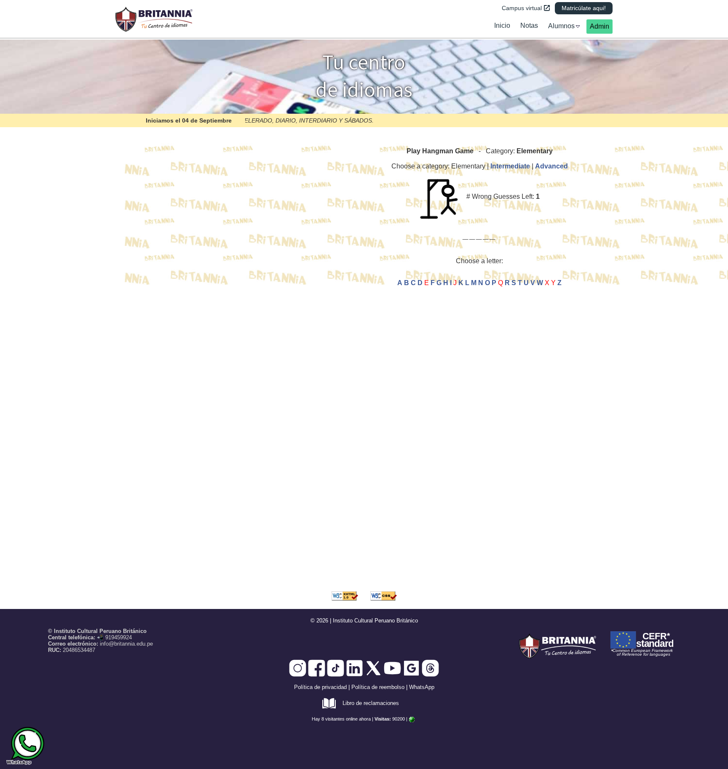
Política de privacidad (320, 687)
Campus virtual (522, 8)
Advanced (551, 166)
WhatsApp (421, 687)
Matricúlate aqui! (584, 8)
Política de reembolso (377, 687)
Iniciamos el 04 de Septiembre (189, 120)
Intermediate (510, 166)
